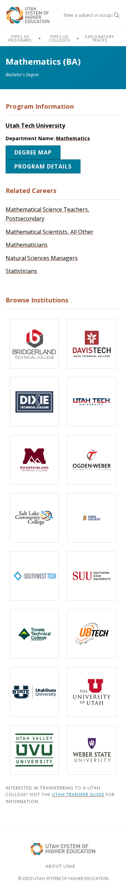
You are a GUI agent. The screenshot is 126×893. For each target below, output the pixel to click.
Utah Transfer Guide (78, 795)
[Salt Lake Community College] (34, 518)
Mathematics (73, 138)
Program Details (43, 166)
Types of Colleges (59, 38)
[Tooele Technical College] (34, 634)
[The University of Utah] (91, 692)
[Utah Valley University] (34, 750)
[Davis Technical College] (91, 344)
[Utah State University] (34, 692)
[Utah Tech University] (91, 402)
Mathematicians (27, 245)
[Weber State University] (91, 750)
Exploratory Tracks (99, 38)
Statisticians (21, 271)
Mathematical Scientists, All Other (49, 232)
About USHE (60, 866)
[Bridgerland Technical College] (34, 344)
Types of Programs (19, 38)
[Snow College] (91, 518)
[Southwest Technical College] (34, 576)
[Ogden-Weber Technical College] (91, 460)
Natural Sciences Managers (42, 258)
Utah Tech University (35, 125)
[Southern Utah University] (91, 576)
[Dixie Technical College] (34, 402)
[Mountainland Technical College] (34, 460)
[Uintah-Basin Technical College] (91, 634)
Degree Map (33, 152)
